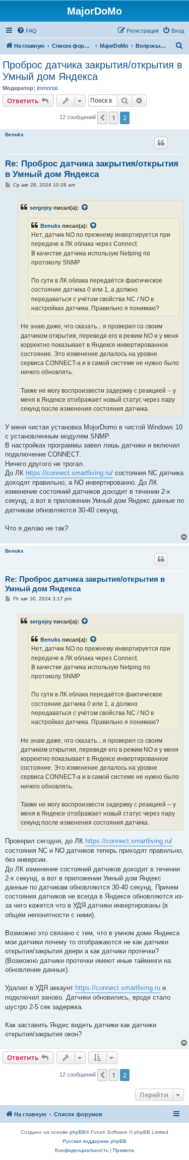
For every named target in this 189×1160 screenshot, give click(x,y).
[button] (102, 118)
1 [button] (113, 117)
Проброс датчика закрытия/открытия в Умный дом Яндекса (92, 70)
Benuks (14, 134)
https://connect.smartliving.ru (117, 988)
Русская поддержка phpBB (94, 1141)
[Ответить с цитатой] (160, 143)
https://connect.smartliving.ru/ (69, 473)
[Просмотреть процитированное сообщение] (85, 207)
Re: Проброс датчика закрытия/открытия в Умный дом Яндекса (91, 169)
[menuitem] (27, 31)
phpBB (78, 1132)
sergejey (41, 208)
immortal (47, 88)
